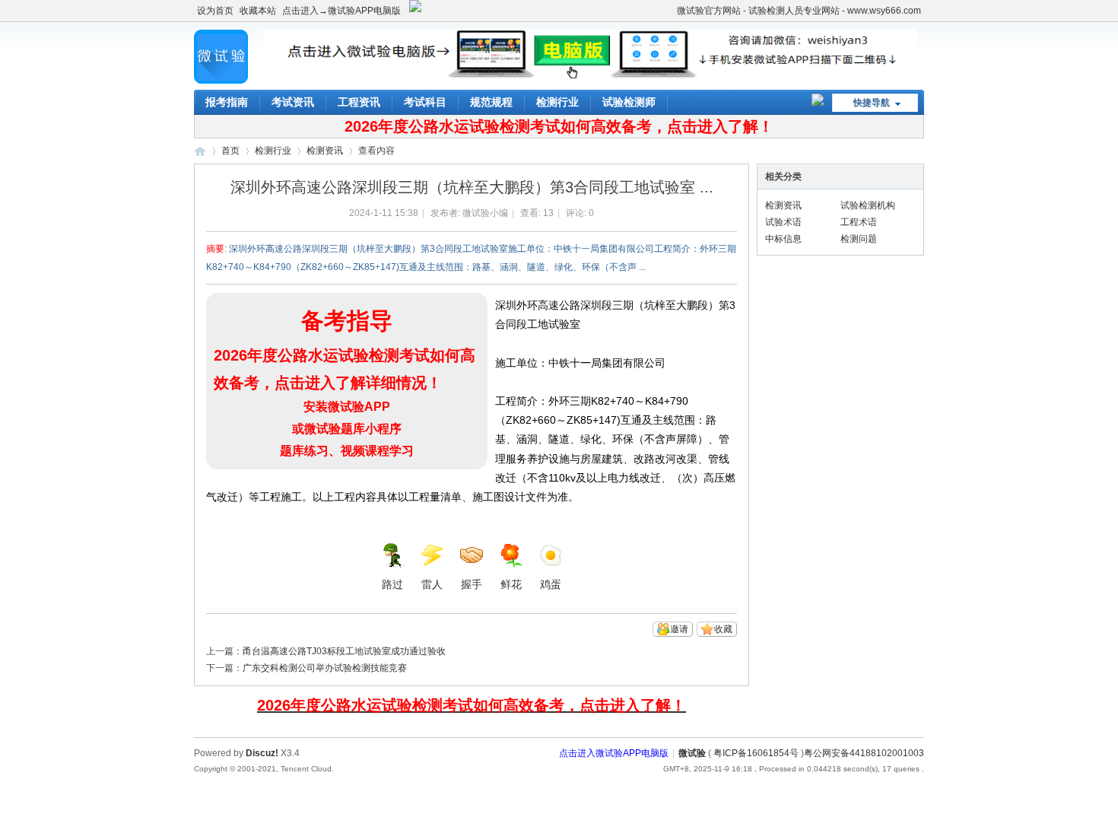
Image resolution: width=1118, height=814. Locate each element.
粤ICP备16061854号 (756, 753)
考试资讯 (293, 102)
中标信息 (783, 239)
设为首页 (215, 10)
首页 (230, 150)
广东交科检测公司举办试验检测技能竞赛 (325, 668)
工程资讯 (359, 102)
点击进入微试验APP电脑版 (614, 753)
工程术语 (858, 222)
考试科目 (425, 102)
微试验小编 (485, 213)
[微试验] (221, 80)
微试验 (200, 151)
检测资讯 (324, 150)
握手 (471, 584)
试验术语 (783, 222)
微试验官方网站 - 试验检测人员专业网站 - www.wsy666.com (799, 10)
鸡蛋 (550, 584)
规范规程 (491, 102)
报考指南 (226, 102)
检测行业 (557, 102)
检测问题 (858, 239)
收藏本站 (258, 10)
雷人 (432, 584)
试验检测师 (629, 102)
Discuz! (262, 753)
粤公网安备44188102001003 (864, 753)
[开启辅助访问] (670, 10)
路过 (392, 584)
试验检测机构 (867, 205)
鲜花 (511, 584)
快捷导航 (871, 102)
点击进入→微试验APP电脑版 (341, 10)
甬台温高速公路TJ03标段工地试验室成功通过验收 (344, 651)
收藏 (723, 629)
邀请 (679, 629)
